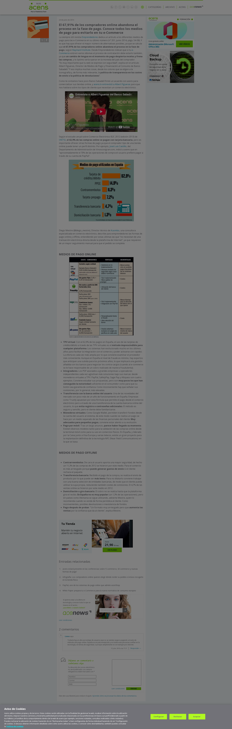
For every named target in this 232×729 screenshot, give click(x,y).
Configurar (159, 716)
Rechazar (178, 716)
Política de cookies (14, 726)
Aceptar (197, 716)
